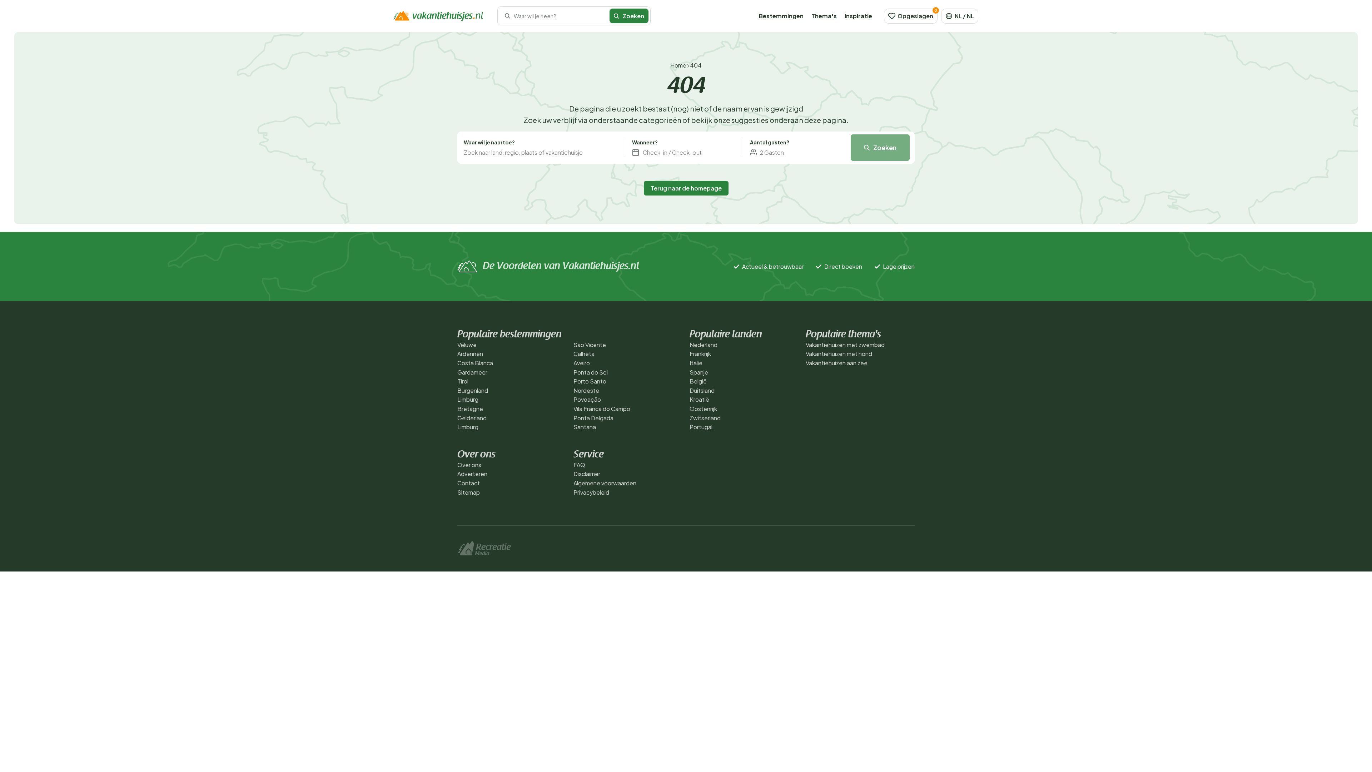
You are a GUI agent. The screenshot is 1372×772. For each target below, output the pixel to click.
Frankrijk (700, 353)
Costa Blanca (475, 363)
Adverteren (472, 473)
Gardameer (472, 372)
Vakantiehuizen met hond (839, 353)
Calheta (584, 353)
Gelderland (472, 418)
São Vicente (589, 344)
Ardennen (470, 353)
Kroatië (699, 399)
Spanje (699, 372)
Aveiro (581, 363)
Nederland (703, 344)
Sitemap (468, 492)
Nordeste (586, 390)
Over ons (469, 465)
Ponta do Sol (590, 372)
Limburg (467, 399)
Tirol (462, 381)
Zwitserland (705, 418)
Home (678, 65)
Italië (696, 363)
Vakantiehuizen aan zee (837, 363)
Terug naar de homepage (686, 188)
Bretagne (470, 408)
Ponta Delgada (593, 418)
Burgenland (472, 390)
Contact (468, 483)
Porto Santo (589, 381)
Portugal (701, 427)
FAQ (579, 465)
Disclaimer (586, 473)
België (698, 381)
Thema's (824, 16)
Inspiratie (858, 16)
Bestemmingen (781, 16)
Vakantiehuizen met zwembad (845, 344)
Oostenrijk (703, 408)
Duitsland (702, 390)
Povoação (587, 399)
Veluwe (467, 344)
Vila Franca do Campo (601, 408)
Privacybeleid (591, 492)
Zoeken (884, 147)
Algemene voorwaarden (604, 483)
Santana (584, 427)
